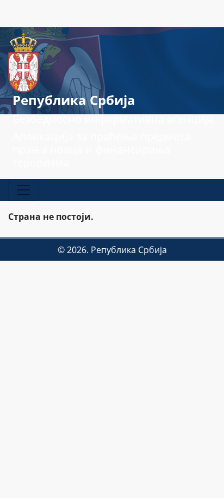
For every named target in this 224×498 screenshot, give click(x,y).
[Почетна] (23, 61)
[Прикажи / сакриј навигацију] (23, 190)
